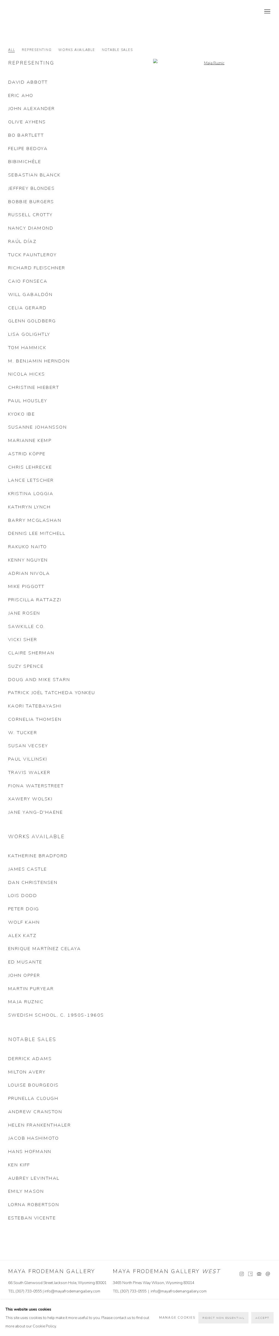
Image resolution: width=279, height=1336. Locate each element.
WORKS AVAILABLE (76, 50)
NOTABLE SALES (117, 50)
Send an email (268, 1274)
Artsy (250, 1274)
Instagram (241, 1274)
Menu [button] (267, 12)
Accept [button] (262, 1318)
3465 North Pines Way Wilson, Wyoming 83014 (153, 1282)
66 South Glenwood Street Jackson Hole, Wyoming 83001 (57, 1282)
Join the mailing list (259, 1274)
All (11, 50)
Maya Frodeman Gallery (46, 11)
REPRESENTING (36, 50)
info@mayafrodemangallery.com (72, 1291)
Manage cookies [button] (177, 1318)
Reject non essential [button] (223, 1318)
